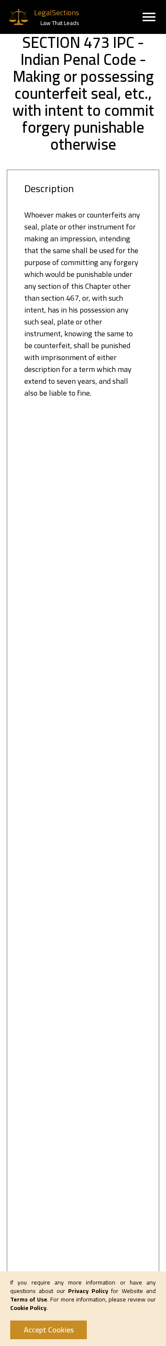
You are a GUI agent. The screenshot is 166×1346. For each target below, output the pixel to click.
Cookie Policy (28, 1307)
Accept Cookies (49, 1330)
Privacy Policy (88, 1290)
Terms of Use (28, 1299)
